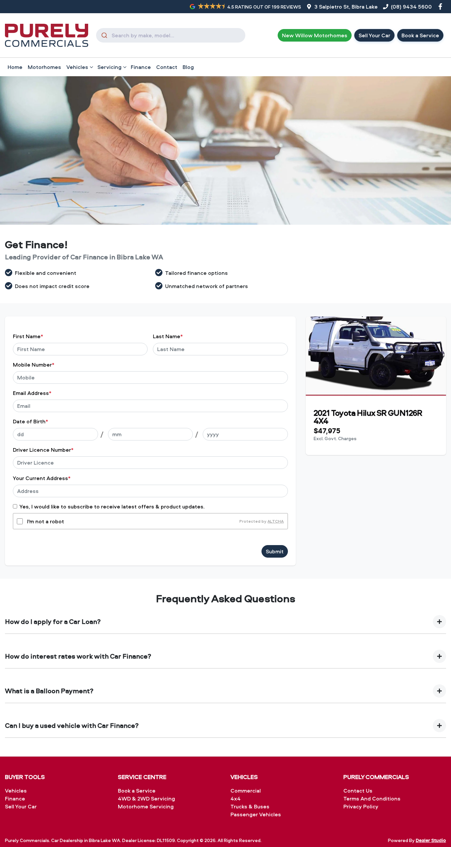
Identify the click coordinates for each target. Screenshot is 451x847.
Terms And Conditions (371, 798)
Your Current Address (42, 478)
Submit (275, 551)
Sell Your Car (374, 35)
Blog (188, 67)
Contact (166, 67)
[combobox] (170, 35)
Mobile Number (33, 364)
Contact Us (357, 790)
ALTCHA (275, 521)
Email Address (32, 393)
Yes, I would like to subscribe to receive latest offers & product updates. (112, 506)
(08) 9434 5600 (411, 6)
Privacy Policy (360, 806)
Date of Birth (30, 421)
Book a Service (420, 35)
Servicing (109, 67)
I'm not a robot (45, 521)
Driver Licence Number (43, 449)
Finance (141, 67)
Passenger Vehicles (255, 814)
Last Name (168, 336)
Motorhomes (44, 67)
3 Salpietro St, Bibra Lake (346, 6)
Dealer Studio (431, 840)
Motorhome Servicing (146, 806)
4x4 (235, 798)
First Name (28, 336)
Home (15, 67)
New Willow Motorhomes (314, 35)
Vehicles (77, 67)
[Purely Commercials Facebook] (441, 6)
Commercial (245, 790)
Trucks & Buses (249, 806)
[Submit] (104, 35)
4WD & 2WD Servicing (146, 798)
